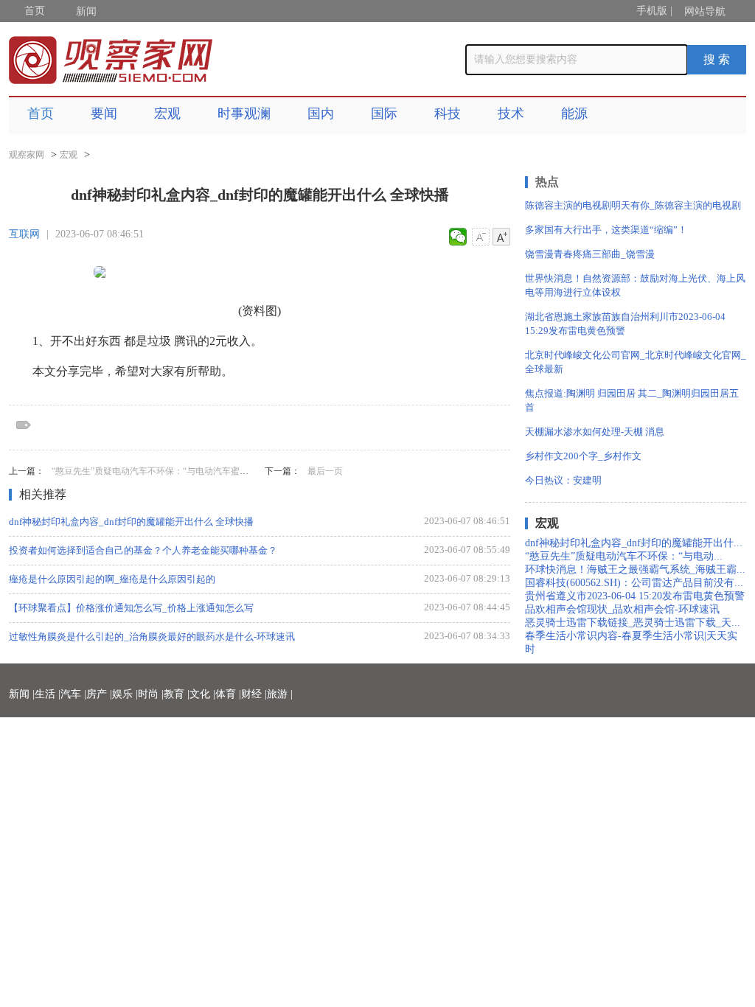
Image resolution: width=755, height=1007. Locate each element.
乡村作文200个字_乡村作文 (583, 455)
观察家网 (26, 155)
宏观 (167, 113)
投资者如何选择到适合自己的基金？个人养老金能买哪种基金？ (143, 550)
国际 (384, 113)
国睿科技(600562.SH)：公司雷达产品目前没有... (634, 582)
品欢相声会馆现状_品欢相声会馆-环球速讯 (622, 609)
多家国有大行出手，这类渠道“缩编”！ (606, 229)
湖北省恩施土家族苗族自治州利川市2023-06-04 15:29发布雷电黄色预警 (625, 323)
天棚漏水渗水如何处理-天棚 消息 (594, 431)
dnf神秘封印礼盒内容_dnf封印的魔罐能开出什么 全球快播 (131, 521)
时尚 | (151, 694)
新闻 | (22, 694)
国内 (320, 113)
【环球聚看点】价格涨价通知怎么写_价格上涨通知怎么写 (131, 607)
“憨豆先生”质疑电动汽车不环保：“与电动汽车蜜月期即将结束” (174, 471)
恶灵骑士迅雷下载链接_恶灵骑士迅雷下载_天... (632, 622)
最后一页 (325, 471)
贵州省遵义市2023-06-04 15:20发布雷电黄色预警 (635, 596)
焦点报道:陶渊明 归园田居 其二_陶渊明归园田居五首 (632, 400)
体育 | (228, 694)
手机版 (651, 10)
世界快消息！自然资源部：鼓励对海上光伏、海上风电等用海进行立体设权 (635, 285)
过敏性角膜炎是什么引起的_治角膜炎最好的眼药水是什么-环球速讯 (152, 636)
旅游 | (280, 694)
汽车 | (73, 694)
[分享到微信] (458, 236)
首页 (34, 10)
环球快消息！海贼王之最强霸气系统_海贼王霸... (635, 569)
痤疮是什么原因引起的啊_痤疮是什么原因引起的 (112, 579)
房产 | (99, 694)
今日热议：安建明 (563, 480)
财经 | (254, 694)
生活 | (47, 694)
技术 (511, 113)
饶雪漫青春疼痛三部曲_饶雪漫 (590, 253)
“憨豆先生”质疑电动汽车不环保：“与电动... (624, 556)
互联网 (24, 234)
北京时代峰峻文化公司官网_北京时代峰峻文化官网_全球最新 (635, 361)
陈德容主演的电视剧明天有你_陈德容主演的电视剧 (633, 205)
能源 (574, 113)
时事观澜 (244, 113)
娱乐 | (125, 694)
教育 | (176, 694)
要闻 (104, 113)
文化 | (202, 694)
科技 (447, 113)
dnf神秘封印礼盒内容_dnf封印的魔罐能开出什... (633, 542)
